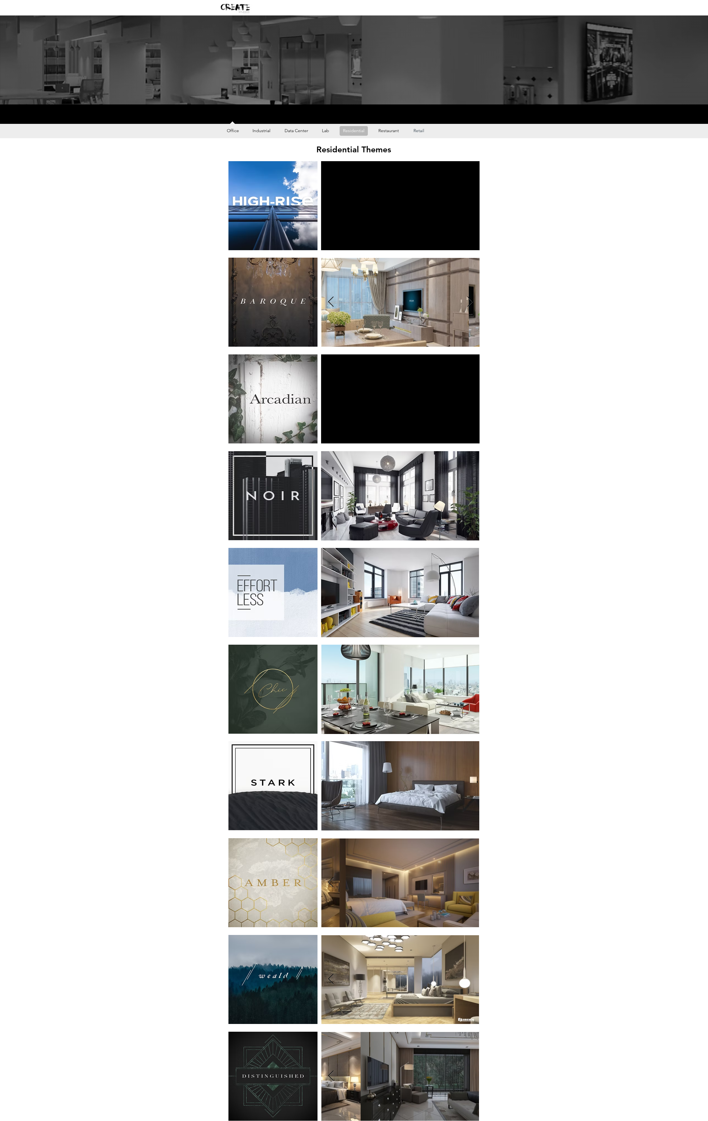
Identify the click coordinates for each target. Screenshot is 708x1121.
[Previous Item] (330, 302)
